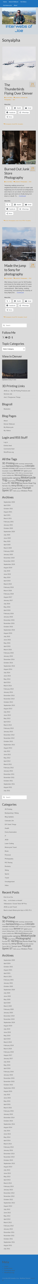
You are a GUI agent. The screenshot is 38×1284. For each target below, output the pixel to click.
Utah (14, 491)
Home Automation (11, 832)
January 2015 (8, 656)
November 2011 (9, 777)
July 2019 (7, 571)
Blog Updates (9, 817)
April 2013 (7, 722)
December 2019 (9, 558)
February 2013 (9, 728)
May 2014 (7, 679)
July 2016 (7, 604)
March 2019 (8, 584)
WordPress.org (9, 452)
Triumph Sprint (16, 488)
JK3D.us (20, 473)
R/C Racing (8, 862)
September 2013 (9, 705)
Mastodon (7, 409)
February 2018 (9, 594)
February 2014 (9, 689)
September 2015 (9, 630)
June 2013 (7, 715)
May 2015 (7, 643)
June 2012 (7, 754)
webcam (18, 491)
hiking (9, 473)
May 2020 (7, 541)
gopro (26, 471)
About (6, 421)
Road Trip (32, 483)
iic (17, 473)
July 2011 (7, 790)
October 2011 (8, 781)
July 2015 (7, 636)
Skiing (7, 870)
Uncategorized (9, 881)
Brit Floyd (21, 466)
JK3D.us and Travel (10, 907)
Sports (7, 874)
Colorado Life (24, 97)
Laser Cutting (9, 843)
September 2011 (9, 784)
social (17, 220)
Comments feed (9, 449)
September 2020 (9, 531)
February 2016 (9, 613)
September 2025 (9, 502)
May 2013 (7, 718)
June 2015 (7, 640)
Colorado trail (21, 468)
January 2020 (8, 554)
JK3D (6, 839)
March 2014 (8, 685)
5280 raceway (19, 463)
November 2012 (9, 738)
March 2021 (8, 518)
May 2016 (7, 607)
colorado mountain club (10, 468)
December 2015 (9, 620)
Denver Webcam (9, 424)
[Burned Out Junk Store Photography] (19, 147)
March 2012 (8, 764)
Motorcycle (27, 475)
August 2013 (8, 708)
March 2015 (8, 649)
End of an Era (8, 897)
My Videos (7, 430)
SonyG (25, 317)
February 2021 (9, 522)
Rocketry (8, 866)
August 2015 (8, 633)
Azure (3, 466)
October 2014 (8, 663)
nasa (9, 481)
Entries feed (8, 445)
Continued (22, 196)
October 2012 (8, 741)
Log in (6, 442)
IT (5, 836)
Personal (8, 855)
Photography (7, 99)
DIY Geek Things (10, 824)
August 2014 (8, 669)
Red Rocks (23, 483)
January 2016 (8, 617)
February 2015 (9, 653)
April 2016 (7, 610)
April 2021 (7, 515)
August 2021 (8, 512)
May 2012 (7, 758)
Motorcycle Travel (11, 847)
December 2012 (9, 735)
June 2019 (7, 574)
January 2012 (8, 771)
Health (7, 828)
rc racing (13, 482)
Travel (7, 878)
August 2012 (8, 748)
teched (31, 486)
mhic (12, 475)
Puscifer (4, 483)
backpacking (12, 466)
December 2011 (9, 774)
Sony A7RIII (22, 220)
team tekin (26, 485)
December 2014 (9, 659)
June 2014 (7, 676)
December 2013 (9, 695)
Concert (28, 468)
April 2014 (7, 682)
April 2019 (7, 581)
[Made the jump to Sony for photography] (19, 244)
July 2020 (7, 535)
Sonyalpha (20, 124)
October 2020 (8, 528)
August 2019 (8, 567)
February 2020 (9, 551)
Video (7, 885)
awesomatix (29, 463)
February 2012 (9, 767)
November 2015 (9, 623)
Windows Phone (26, 491)
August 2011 (8, 787)
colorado (29, 465)
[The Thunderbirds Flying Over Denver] (19, 63)
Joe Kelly (9, 97)
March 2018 (8, 590)
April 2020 (7, 544)
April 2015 (7, 646)
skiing (13, 486)
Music (7, 851)
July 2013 (7, 712)
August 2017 (8, 597)
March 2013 (8, 725)
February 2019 (9, 587)
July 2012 (7, 751)
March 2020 (8, 548)
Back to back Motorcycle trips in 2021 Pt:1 (18, 910)
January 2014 (8, 692)
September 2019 (9, 564)
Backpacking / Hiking (12, 813)
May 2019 (7, 577)
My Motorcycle (8, 427)
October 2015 (8, 626)
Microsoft (18, 475)
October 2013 (8, 702)
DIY (22, 471)
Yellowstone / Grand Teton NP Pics (15, 903)
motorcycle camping (11, 478)
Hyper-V (13, 473)
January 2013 (8, 731)
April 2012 (7, 761)
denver (6, 220)
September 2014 (9, 666)
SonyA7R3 (14, 124)
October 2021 (8, 508)
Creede (11, 471)
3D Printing (8, 463)
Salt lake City (6, 486)
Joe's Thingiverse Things (12, 397)
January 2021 (8, 525)
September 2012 (9, 745)
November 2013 (9, 699)
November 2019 (9, 561)
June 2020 (7, 538)
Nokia (13, 481)
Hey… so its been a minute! (13, 900)
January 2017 (8, 600)
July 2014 (7, 672)
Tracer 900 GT (6, 488)
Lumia (8, 475)
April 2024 (7, 505)
